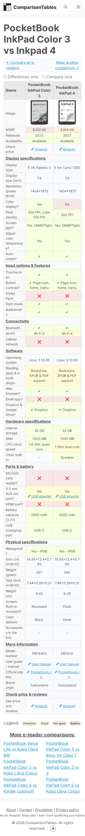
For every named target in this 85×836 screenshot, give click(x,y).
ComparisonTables (34, 7)
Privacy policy (67, 810)
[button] (65, 7)
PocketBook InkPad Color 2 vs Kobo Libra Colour (63, 785)
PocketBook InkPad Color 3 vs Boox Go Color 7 (62, 749)
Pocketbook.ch (41, 674)
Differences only (22, 77)
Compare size (58, 77)
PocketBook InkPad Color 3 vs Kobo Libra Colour (21, 767)
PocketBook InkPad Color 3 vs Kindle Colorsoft (20, 785)
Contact (25, 810)
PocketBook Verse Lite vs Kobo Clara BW (21, 749)
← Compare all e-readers (20, 65)
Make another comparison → (67, 65)
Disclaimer (44, 810)
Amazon (41, 149)
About (11, 810)
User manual (41, 664)
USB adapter (41, 496)
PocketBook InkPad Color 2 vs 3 (62, 767)
